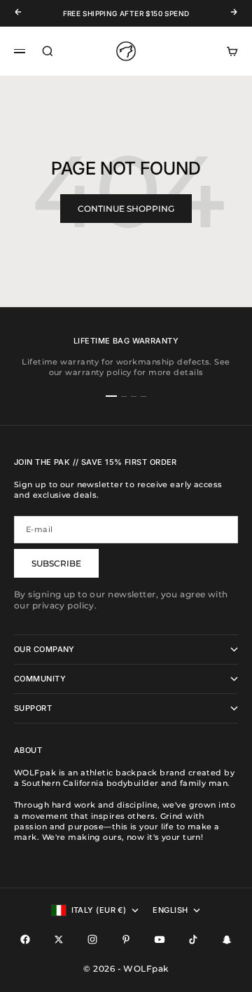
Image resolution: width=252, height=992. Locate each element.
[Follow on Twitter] (58, 939)
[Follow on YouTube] (159, 939)
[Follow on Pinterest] (126, 939)
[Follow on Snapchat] (226, 939)
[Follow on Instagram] (92, 939)
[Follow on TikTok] (193, 939)
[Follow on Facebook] (25, 939)
